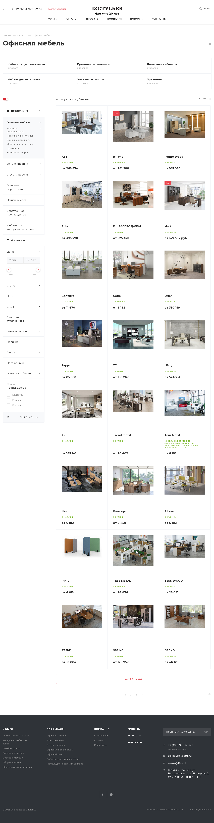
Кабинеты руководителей (26, 64)
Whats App (111, 794)
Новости (134, 735)
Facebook (102, 794)
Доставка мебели (13, 757)
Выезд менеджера (13, 753)
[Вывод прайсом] (210, 99)
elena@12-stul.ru (178, 763)
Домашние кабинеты (162, 64)
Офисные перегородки (16, 187)
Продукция (55, 729)
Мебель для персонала (24, 79)
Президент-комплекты (93, 64)
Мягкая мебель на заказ (16, 735)
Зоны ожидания (17, 163)
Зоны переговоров (90, 79)
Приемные (154, 79)
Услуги (8, 729)
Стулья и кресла (17, 174)
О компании (101, 735)
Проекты (134, 729)
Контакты (135, 742)
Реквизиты (100, 745)
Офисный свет (16, 200)
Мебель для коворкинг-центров (20, 227)
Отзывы (98, 740)
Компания (101, 729)
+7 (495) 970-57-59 (28, 9)
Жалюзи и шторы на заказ (17, 767)
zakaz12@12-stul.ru (180, 755)
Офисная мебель (18, 122)
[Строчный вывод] (204, 99)
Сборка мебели (12, 762)
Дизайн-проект (11, 748)
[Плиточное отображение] (198, 99)
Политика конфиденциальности (164, 810)
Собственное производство (16, 212)
